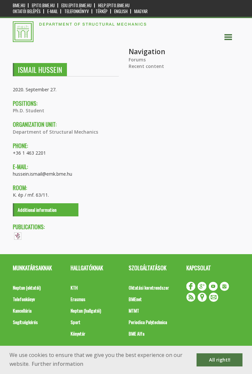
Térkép (101, 11)
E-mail (52, 11)
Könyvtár (78, 333)
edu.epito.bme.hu (76, 5)
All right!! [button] (219, 360)
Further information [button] (57, 363)
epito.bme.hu (43, 5)
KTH (74, 287)
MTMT (134, 310)
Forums (137, 59)
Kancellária (22, 310)
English (121, 11)
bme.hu (19, 5)
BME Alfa (136, 333)
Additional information (37, 209)
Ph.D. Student (28, 110)
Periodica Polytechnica (148, 322)
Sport (75, 322)
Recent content (146, 66)
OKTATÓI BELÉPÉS (27, 11)
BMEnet (135, 299)
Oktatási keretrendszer (149, 287)
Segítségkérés (25, 322)
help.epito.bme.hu (114, 5)
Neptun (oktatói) (27, 287)
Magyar (141, 11)
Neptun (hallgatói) (86, 310)
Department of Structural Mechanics (55, 132)
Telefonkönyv (76, 11)
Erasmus (78, 299)
